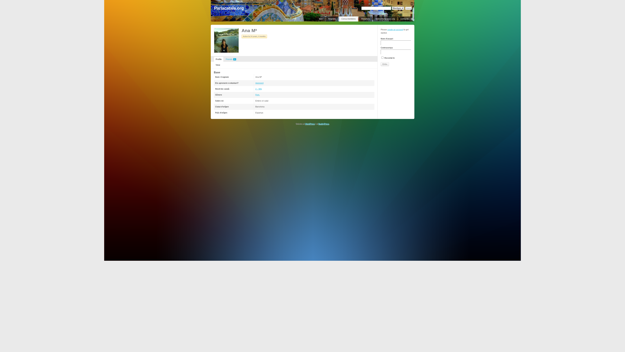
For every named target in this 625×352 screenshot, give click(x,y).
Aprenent (259, 83)
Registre (332, 19)
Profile (219, 59)
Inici (321, 19)
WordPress (310, 124)
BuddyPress (323, 124)
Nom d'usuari (387, 39)
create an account (395, 30)
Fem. (257, 95)
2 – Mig (258, 89)
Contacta (405, 19)
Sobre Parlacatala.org (385, 19)
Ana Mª (249, 30)
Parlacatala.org (229, 8)
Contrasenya (387, 48)
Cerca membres (348, 19)
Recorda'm (389, 58)
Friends (230, 59)
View (218, 65)
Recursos (365, 19)
